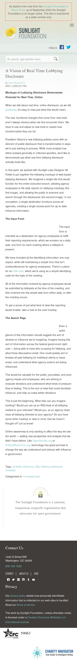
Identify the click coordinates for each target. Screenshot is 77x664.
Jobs (36, 574)
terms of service (26, 605)
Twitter (68, 47)
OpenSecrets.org (42, 440)
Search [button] (55, 59)
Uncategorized (31, 476)
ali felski (16, 466)
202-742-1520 (13, 566)
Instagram (23, 579)
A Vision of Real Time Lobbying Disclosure (34, 73)
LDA (37, 466)
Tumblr (28, 579)
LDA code (18, 271)
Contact (9, 574)
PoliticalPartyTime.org (17, 445)
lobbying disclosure (51, 466)
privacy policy (18, 595)
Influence (28, 466)
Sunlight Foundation (26, 33)
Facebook (62, 47)
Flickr (18, 579)
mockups (10, 470)
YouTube (33, 579)
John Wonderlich (16, 82)
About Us (23, 574)
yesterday (10, 109)
